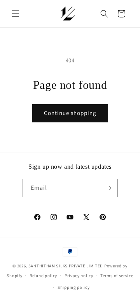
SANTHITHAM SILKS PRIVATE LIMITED (65, 266)
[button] (15, 13)
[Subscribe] (108, 188)
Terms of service (116, 275)
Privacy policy (79, 275)
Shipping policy (74, 287)
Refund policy (43, 275)
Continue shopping (70, 113)
